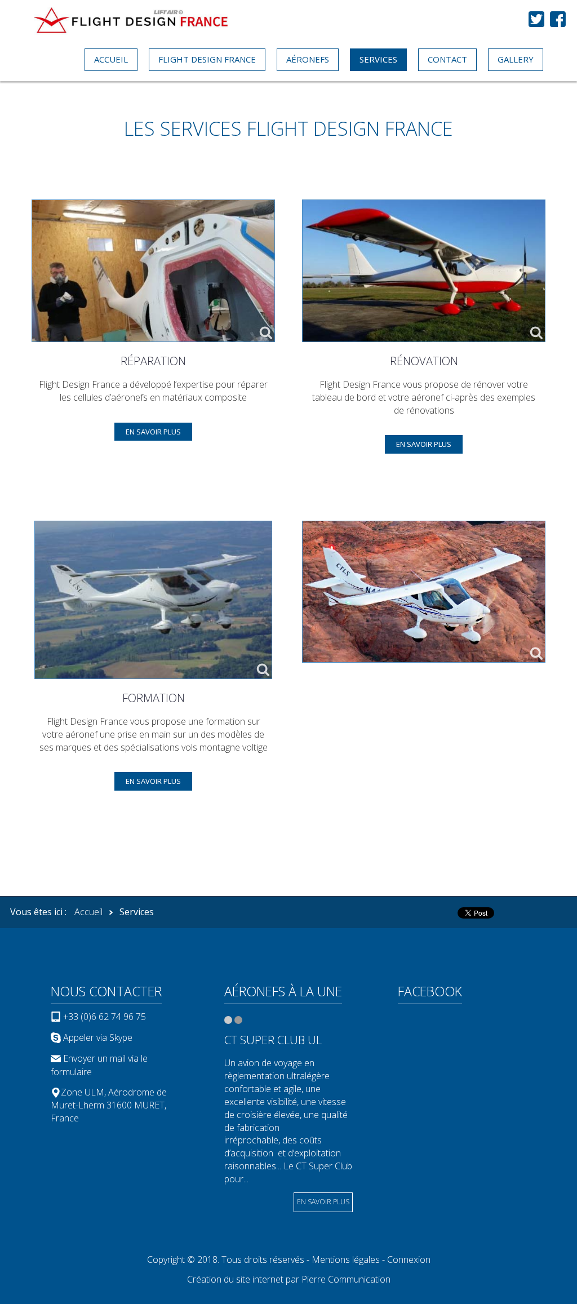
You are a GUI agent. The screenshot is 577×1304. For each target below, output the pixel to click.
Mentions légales (346, 1259)
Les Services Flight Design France (288, 128)
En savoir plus (153, 432)
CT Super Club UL (273, 1040)
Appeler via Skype (97, 1037)
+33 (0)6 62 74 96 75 (103, 1016)
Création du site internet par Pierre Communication (288, 1279)
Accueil (88, 912)
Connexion (408, 1259)
